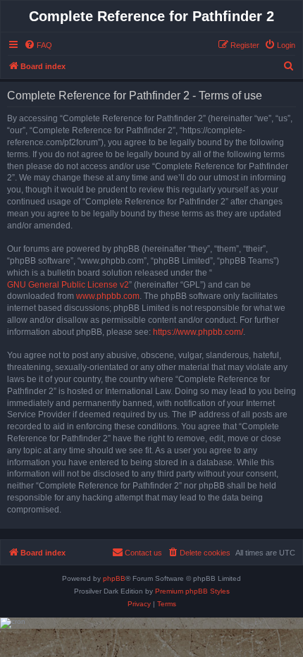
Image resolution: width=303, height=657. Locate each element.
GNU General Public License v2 (68, 285)
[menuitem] (38, 45)
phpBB (114, 578)
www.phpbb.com (108, 296)
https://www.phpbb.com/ (198, 332)
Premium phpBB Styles (192, 591)
